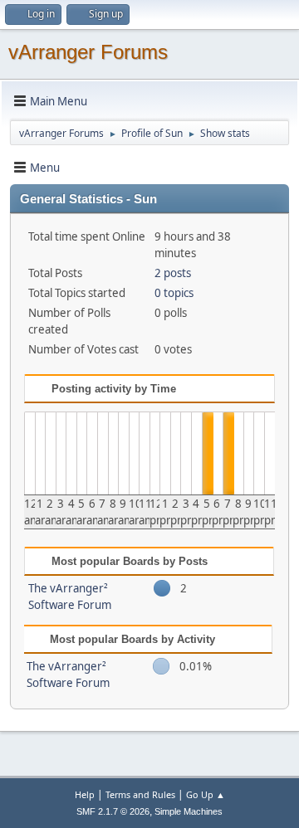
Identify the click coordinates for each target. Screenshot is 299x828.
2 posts (172, 272)
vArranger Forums (88, 52)
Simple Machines (188, 811)
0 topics (174, 292)
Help (85, 794)
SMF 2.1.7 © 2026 (113, 811)
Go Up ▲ (205, 794)
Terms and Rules (140, 794)
